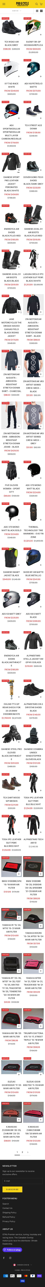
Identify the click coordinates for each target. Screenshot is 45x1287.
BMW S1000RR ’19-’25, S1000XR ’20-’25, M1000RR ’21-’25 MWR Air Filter (33, 888)
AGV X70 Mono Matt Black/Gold (11, 529)
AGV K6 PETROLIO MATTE (33, 85)
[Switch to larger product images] (37, 11)
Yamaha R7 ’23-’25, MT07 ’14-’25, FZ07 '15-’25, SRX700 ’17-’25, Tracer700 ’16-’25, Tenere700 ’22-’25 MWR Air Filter (11, 988)
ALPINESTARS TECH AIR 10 (33, 841)
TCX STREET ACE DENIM (33, 127)
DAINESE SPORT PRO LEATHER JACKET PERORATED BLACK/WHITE (12, 184)
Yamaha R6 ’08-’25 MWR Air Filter (11, 1035)
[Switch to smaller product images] (41, 11)
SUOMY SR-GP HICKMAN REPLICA (33, 43)
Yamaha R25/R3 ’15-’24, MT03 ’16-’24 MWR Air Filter (33, 936)
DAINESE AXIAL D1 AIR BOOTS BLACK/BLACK (11, 277)
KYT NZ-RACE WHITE (11, 85)
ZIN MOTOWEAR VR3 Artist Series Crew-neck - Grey (33, 438)
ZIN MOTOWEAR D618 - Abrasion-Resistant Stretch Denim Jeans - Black (11, 440)
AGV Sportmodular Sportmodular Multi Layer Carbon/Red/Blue (11, 132)
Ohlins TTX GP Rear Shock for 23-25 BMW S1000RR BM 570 (11, 709)
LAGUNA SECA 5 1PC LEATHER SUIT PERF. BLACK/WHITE (33, 277)
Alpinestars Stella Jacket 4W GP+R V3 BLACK (34, 659)
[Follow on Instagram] (10, 1258)
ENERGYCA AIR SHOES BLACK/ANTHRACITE (11, 660)
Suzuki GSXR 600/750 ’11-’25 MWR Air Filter (33, 1085)
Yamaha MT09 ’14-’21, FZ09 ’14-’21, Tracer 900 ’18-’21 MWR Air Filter (33, 983)
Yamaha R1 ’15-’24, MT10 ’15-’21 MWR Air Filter (11, 928)
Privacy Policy (8, 1221)
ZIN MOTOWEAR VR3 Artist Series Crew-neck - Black (33, 386)
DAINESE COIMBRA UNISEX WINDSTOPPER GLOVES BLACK (33, 754)
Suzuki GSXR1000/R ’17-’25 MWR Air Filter (11, 1085)
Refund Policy (8, 1217)
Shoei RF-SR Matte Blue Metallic (33, 574)
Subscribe (12, 1189)
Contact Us (7, 1208)
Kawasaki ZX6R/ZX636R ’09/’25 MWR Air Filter (33, 1132)
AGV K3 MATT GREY (11, 614)
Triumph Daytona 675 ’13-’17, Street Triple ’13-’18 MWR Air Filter (33, 1038)
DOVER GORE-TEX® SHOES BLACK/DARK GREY (33, 180)
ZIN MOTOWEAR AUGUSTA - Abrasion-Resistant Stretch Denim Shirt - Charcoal (11, 382)
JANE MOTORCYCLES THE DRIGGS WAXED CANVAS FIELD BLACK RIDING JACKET (12, 327)
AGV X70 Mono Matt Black (33, 487)
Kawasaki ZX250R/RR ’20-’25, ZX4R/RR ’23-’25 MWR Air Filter (11, 1132)
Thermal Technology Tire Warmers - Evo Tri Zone (33, 532)
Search (5, 1204)
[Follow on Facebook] (3, 1258)
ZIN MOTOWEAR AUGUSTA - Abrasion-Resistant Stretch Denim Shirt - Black (33, 327)
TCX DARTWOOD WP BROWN (11, 799)
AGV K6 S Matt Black (33, 616)
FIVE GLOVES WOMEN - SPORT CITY (11, 488)
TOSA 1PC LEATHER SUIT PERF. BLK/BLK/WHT (33, 801)
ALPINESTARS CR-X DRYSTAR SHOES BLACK (33, 707)
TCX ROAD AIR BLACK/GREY (11, 43)
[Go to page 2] (27, 1152)
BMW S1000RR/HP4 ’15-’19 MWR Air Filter (11, 884)
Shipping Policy (9, 1212)
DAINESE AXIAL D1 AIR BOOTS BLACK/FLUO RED (33, 232)
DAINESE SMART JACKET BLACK (11, 574)
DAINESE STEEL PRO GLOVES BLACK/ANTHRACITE (11, 754)
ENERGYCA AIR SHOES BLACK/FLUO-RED (11, 232)
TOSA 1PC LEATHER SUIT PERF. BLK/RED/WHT (11, 842)
